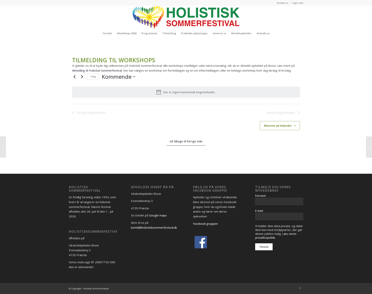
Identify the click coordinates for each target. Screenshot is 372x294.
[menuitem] (282, 3)
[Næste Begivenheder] (82, 76)
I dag (93, 76)
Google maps (158, 215)
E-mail (260, 211)
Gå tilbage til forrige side (186, 141)
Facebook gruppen (205, 224)
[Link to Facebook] (300, 288)
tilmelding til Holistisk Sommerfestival (97, 70)
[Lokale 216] (3, 147)
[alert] (186, 92)
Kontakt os (282, 2)
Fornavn (260, 195)
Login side (297, 2)
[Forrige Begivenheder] (74, 76)
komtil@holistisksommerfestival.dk (154, 227)
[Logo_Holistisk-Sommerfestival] (186, 17)
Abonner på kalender (278, 125)
